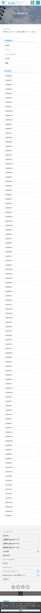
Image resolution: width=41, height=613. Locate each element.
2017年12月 (9, 467)
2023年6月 (8, 243)
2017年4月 (8, 493)
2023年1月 (8, 265)
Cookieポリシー (23, 608)
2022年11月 (8, 274)
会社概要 (6, 551)
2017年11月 (8, 471)
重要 (6, 63)
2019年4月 (8, 414)
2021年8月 (8, 326)
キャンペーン (7, 567)
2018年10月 (9, 441)
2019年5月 (8, 410)
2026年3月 (8, 98)
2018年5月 (8, 454)
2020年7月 (8, 362)
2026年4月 (8, 93)
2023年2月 (8, 260)
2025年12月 (9, 111)
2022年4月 (8, 300)
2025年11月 (8, 115)
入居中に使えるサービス (11, 543)
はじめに (6, 535)
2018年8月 (8, 445)
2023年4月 (8, 252)
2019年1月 (8, 427)
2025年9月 (8, 124)
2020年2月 (8, 379)
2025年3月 (8, 150)
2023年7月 (8, 238)
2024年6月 (8, 190)
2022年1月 (8, 304)
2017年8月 (8, 476)
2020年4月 (8, 370)
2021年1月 (8, 348)
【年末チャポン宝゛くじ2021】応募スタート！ (18, 30)
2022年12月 (9, 269)
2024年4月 (8, 199)
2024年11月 (8, 168)
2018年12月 (9, 432)
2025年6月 (8, 137)
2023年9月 (8, 230)
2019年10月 (9, 392)
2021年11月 (8, 313)
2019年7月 (8, 401)
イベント (8, 50)
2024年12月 (9, 164)
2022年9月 (8, 282)
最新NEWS (7, 555)
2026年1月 (8, 106)
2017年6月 (8, 485)
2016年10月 (9, 511)
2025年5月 (8, 142)
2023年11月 (8, 221)
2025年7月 (8, 133)
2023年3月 (8, 256)
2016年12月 (9, 502)
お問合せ (6, 579)
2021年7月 (8, 331)
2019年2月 (8, 423)
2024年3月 (8, 203)
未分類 (7, 58)
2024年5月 (8, 194)
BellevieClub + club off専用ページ (14, 575)
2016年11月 (8, 507)
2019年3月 (8, 419)
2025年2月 (8, 155)
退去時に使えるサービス (11, 547)
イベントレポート (10, 54)
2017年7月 (8, 480)
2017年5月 (8, 489)
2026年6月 (8, 84)
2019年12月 (9, 388)
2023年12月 (9, 216)
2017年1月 (8, 498)
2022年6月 (8, 291)
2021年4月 (8, 340)
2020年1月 (8, 384)
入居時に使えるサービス (11, 539)
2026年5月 (8, 89)
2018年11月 (8, 436)
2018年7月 (8, 450)
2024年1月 (8, 212)
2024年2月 (8, 208)
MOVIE (5, 563)
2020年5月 (8, 366)
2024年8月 (8, 181)
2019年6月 (8, 406)
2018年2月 (8, 463)
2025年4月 (8, 146)
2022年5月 (8, 296)
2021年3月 (8, 344)
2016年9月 (8, 515)
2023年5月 (8, 247)
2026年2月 (8, 102)
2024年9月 (8, 177)
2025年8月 (8, 128)
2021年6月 (8, 335)
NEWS (7, 45)
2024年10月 (9, 172)
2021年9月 (8, 322)
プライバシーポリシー (10, 571)
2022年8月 (8, 287)
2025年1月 (8, 159)
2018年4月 (8, 458)
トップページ (7, 531)
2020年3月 (8, 375)
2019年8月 (8, 397)
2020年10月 (9, 353)
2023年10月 (9, 225)
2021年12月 (9, 309)
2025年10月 (9, 120)
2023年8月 (8, 234)
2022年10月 (9, 278)
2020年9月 (8, 357)
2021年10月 (9, 318)
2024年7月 (8, 186)
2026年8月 (8, 76)
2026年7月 (8, 80)
